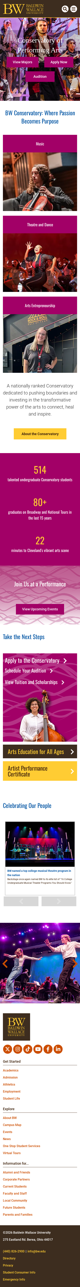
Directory (9, 1258)
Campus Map (12, 1125)
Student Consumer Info (19, 1272)
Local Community (15, 1200)
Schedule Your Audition (25, 670)
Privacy (8, 1265)
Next (59, 901)
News (7, 1139)
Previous (21, 901)
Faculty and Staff (15, 1193)
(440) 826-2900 (13, 1251)
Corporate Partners (16, 1179)
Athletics (9, 1084)
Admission (10, 1077)
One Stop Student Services (21, 1146)
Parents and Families (17, 1214)
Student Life (11, 1098)
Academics (10, 1070)
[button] (23, 60)
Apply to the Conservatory (32, 660)
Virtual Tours (12, 1153)
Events (7, 1132)
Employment (11, 1091)
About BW (10, 1118)
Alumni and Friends (16, 1172)
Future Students (14, 1207)
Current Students (15, 1186)
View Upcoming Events (40, 609)
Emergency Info (14, 1279)
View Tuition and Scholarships (31, 682)
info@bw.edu (37, 1251)
